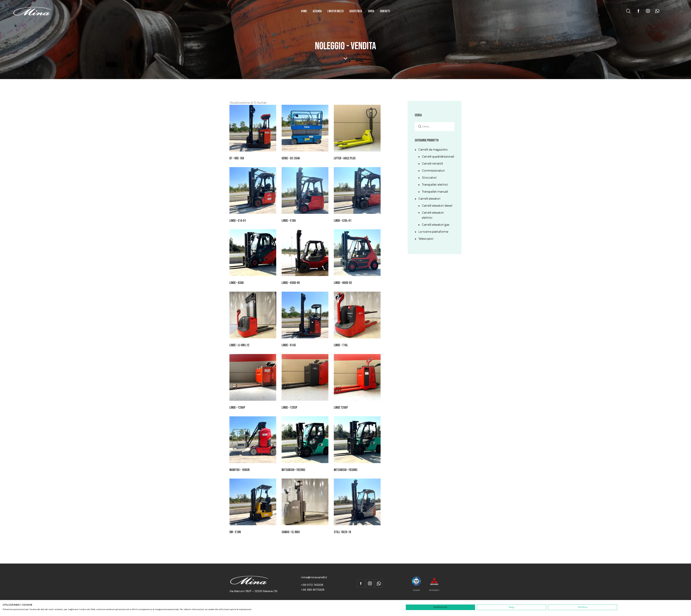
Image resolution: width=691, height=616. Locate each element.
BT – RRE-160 (236, 158)
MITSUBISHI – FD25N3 (293, 470)
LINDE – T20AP (237, 408)
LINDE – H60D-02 (343, 283)
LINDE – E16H (289, 221)
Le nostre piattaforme (433, 232)
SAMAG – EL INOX (291, 532)
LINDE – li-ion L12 (239, 345)
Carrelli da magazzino (433, 150)
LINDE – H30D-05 (291, 283)
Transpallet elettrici (435, 185)
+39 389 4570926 (312, 590)
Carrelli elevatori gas (435, 225)
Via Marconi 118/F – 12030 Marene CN (253, 591)
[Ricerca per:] (434, 126)
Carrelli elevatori (429, 199)
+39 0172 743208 (312, 585)
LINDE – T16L (341, 345)
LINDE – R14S (289, 345)
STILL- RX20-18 (342, 532)
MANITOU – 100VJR (239, 470)
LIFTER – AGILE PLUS (345, 158)
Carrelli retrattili (432, 164)
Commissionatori (433, 171)
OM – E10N (235, 532)
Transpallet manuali (435, 192)
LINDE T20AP (341, 408)
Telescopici (425, 239)
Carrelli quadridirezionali (438, 157)
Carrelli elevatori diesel (437, 206)
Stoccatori (429, 178)
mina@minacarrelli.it (314, 577)
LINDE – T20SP (289, 408)
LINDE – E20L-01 (342, 221)
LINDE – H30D (236, 283)
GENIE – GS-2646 (291, 158)
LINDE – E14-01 (237, 221)
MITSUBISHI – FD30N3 (345, 470)
